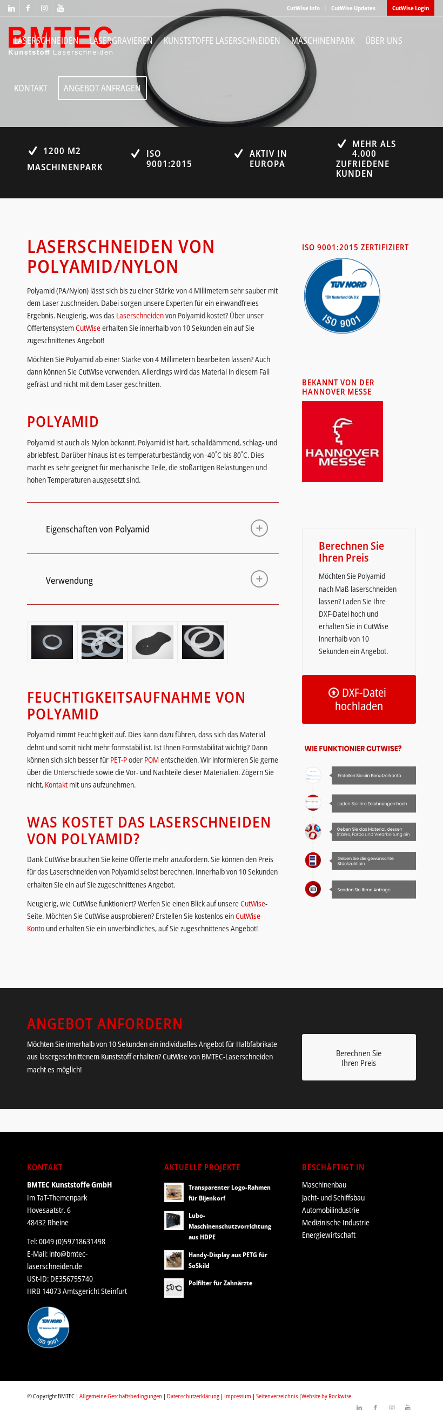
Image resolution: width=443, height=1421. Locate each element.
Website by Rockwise (326, 1396)
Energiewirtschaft (328, 1235)
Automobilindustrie (330, 1210)
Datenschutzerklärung (193, 1396)
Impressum (237, 1396)
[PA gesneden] (52, 642)
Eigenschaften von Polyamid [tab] (98, 529)
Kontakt (56, 784)
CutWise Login (410, 8)
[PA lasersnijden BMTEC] (102, 642)
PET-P (118, 760)
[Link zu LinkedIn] (11, 8)
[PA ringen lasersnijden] (203, 642)
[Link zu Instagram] (44, 8)
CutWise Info (303, 8)
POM (151, 760)
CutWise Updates (353, 8)
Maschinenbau (324, 1184)
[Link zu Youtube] (60, 8)
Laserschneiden (140, 315)
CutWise (88, 328)
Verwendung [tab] (69, 580)
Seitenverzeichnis (277, 1396)
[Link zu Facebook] (28, 8)
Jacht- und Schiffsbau (333, 1197)
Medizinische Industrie (336, 1222)
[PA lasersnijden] (152, 642)
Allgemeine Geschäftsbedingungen (120, 1396)
